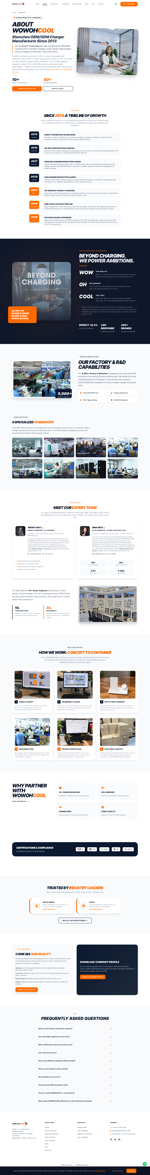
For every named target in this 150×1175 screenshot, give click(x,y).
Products (54, 4)
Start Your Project (19, 801)
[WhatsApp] (145, 1164)
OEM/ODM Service (51, 1134)
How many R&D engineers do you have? (53, 1037)
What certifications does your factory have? (55, 1045)
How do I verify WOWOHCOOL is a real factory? (56, 1093)
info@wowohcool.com (121, 1130)
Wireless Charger (84, 1134)
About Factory (51, 1130)
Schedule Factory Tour (27, 88)
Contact (101, 4)
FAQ (93, 4)
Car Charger (82, 1137)
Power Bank (82, 1127)
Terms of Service (82, 1165)
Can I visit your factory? (47, 1053)
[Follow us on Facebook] (115, 1139)
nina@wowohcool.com (101, 554)
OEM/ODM (65, 4)
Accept (131, 1171)
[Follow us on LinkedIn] (111, 1139)
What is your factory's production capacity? (55, 1029)
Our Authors (50, 1140)
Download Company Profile (92, 977)
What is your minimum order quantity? (53, 1069)
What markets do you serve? (49, 1077)
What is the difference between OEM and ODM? (57, 1061)
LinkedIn (50, 554)
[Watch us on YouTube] (119, 1139)
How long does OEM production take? (53, 1085)
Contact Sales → (58, 88)
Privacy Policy (67, 1165)
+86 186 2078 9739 (119, 1127)
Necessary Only (117, 1171)
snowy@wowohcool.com (37, 554)
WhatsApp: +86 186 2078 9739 (123, 1134)
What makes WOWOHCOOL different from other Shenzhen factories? (65, 1101)
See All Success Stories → (75, 920)
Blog (86, 4)
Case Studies (77, 4)
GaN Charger (82, 1130)
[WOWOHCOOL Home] (18, 4)
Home (37, 4)
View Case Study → (49, 909)
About (45, 4)
